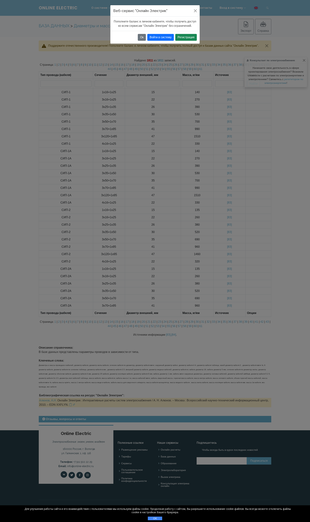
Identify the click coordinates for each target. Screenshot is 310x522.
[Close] (195, 11)
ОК (155, 518)
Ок (142, 37)
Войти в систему (161, 37)
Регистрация (186, 37)
